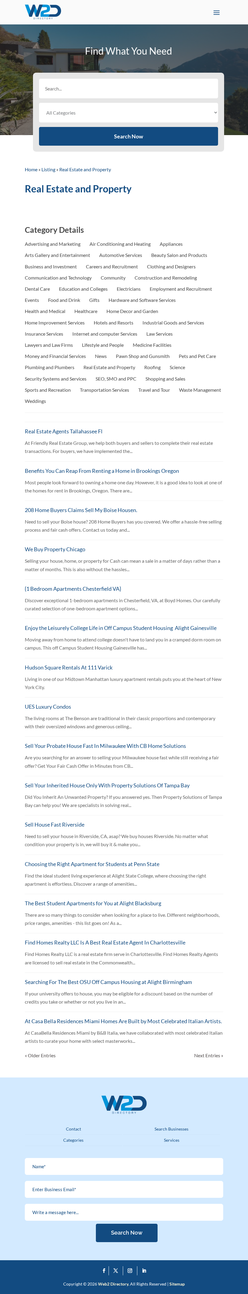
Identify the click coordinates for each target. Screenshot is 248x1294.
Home (31, 169)
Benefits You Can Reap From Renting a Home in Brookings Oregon (102, 470)
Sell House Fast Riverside (54, 824)
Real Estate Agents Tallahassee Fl (64, 431)
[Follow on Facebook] (104, 1270)
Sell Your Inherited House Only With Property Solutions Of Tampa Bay (107, 785)
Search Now (128, 136)
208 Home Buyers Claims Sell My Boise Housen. (81, 510)
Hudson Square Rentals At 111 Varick (69, 667)
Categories (73, 1140)
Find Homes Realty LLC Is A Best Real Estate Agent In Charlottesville (105, 942)
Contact (73, 1128)
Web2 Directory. (113, 1283)
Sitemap (177, 1283)
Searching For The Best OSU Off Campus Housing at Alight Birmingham (108, 982)
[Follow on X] (117, 1270)
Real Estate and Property (85, 169)
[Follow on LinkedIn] (144, 1270)
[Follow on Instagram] (131, 1270)
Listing (48, 169)
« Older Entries (40, 1055)
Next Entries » (208, 1055)
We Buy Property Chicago (55, 549)
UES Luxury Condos (48, 706)
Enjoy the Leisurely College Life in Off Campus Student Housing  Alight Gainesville (121, 628)
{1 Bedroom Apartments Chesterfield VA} (73, 588)
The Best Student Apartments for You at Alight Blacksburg (93, 903)
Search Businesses (171, 1128)
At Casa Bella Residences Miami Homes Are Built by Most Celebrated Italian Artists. (123, 1021)
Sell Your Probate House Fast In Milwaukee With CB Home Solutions (105, 745)
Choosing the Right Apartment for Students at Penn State (92, 864)
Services (171, 1140)
